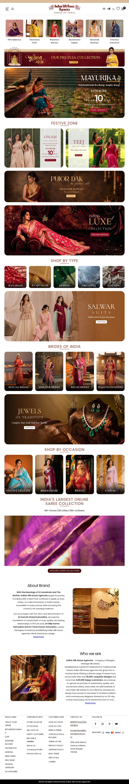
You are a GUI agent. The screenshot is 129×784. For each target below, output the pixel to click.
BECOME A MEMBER (31, 740)
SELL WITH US (32, 730)
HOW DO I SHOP (56, 722)
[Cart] (122, 9)
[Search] (12, 9)
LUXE (7, 736)
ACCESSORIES (11, 771)
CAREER (52, 761)
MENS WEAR (10, 756)
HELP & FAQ (54, 757)
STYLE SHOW (32, 726)
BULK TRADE (54, 753)
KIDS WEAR (10, 760)
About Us (31, 745)
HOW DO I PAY (55, 726)
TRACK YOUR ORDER (11, 724)
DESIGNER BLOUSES (9, 742)
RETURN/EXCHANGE (13, 731)
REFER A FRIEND (55, 730)
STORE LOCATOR (34, 722)
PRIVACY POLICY (56, 745)
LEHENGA (9, 752)
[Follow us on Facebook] (95, 723)
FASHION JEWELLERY (9, 766)
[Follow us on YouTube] (116, 723)
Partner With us (34, 753)
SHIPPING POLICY (56, 749)
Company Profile (34, 749)
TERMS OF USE (55, 741)
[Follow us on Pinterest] (109, 723)
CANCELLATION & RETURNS (56, 736)
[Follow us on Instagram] (102, 723)
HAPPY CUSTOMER (35, 734)
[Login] (113, 9)
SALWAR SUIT (11, 748)
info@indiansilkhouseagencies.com (78, 733)
